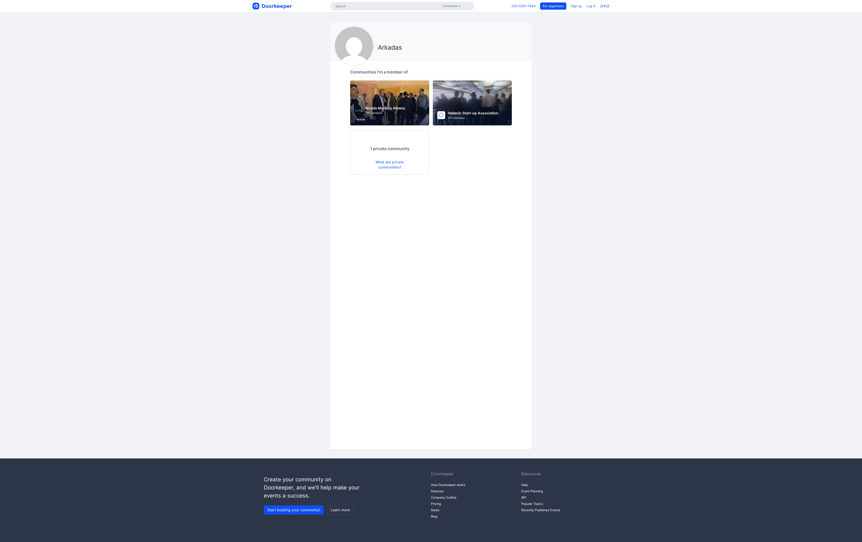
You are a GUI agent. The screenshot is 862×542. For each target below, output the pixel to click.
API (523, 497)
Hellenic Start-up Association (473, 113)
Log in (591, 6)
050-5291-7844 (524, 6)
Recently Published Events (540, 510)
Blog (434, 516)
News (435, 510)
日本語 (604, 6)
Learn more (340, 510)
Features (437, 491)
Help (524, 485)
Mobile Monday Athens (385, 108)
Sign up (576, 6)
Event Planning (532, 491)
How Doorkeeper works (448, 485)
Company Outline (443, 497)
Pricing (436, 504)
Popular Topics (532, 504)
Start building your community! (293, 510)
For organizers (553, 6)
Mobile (360, 119)
